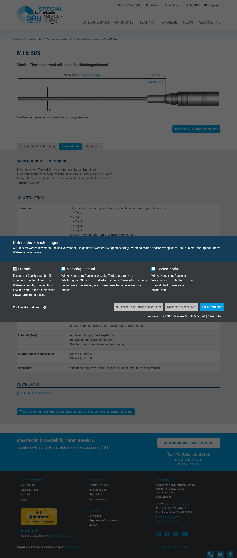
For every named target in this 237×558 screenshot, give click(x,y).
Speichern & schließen (181, 307)
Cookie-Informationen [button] (27, 307)
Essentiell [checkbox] (25, 269)
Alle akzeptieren (212, 307)
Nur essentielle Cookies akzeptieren (139, 307)
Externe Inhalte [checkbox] (168, 269)
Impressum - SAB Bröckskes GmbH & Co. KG (176, 316)
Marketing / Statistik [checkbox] (81, 269)
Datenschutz (216, 316)
